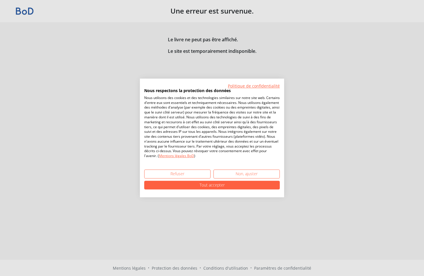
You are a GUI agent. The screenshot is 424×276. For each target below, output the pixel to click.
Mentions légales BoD (176, 156)
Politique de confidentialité (254, 86)
